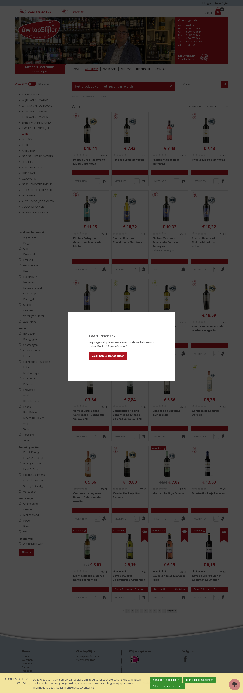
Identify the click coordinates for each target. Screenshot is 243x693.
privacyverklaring (83, 687)
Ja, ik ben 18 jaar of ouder (108, 355)
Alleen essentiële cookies (167, 685)
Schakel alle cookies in (166, 679)
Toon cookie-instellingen (199, 679)
